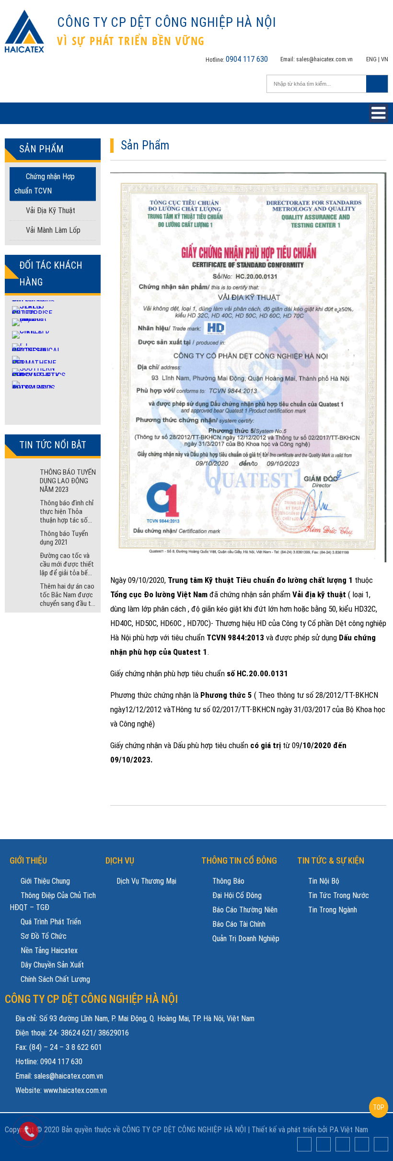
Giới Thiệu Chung (44, 881)
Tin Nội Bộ (322, 881)
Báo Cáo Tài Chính (238, 924)
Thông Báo (227, 881)
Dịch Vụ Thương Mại (145, 881)
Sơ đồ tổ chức (43, 936)
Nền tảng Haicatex (48, 950)
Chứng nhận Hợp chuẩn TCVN (44, 183)
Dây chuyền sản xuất (51, 964)
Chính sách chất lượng (54, 979)
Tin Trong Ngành (331, 909)
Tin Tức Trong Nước (337, 895)
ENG (371, 59)
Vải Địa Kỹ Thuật (49, 210)
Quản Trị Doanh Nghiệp (244, 938)
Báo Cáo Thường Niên (243, 909)
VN (384, 59)
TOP (378, 1107)
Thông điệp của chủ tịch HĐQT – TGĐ (53, 901)
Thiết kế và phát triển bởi (289, 1129)
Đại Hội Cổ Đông (236, 895)
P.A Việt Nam (348, 1129)
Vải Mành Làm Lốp (52, 230)
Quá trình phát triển (50, 921)
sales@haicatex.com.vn (324, 59)
